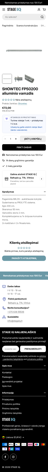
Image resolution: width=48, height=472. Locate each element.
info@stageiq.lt (14, 320)
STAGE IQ (15, 467)
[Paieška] (42, 17)
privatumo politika (35, 359)
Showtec (22, 103)
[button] (8, 99)
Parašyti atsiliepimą (24, 258)
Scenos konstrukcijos (27, 25)
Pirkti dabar (24, 147)
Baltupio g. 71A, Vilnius (19, 302)
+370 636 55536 (15, 311)
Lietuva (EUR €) (13, 437)
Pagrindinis (7, 25)
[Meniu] (3, 9)
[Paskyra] (39, 9)
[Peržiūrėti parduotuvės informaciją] (41, 179)
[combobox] (24, 17)
